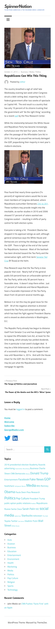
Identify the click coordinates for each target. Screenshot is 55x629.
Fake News (37, 479)
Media (31, 71)
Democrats (20, 473)
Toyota (7, 521)
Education (11, 551)
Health (10, 562)
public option (10, 503)
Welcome (9, 421)
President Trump (37, 498)
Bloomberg (26, 469)
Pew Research (33, 492)
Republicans (41, 503)
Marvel (24, 486)
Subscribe (9, 425)
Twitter (14, 521)
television (37, 515)
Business (24, 71)
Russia (7, 509)
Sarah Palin (28, 509)
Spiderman (17, 516)
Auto (9, 540)
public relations (24, 503)
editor (22, 81)
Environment (13, 559)
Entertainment (11, 479)
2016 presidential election (16, 464)
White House (15, 526)
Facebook (23, 479)
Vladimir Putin (31, 521)
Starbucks (27, 515)
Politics (38, 71)
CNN (13, 473)
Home (7, 418)
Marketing (12, 566)
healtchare (9, 486)
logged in (20, 409)
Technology (12, 589)
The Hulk (45, 516)
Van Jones (21, 521)
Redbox (33, 503)
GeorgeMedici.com (14, 429)
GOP (47, 479)
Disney (28, 474)
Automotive (18, 469)
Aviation (11, 543)
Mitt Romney (42, 486)
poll (16, 116)
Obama (9, 491)
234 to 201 (42, 203)
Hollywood (18, 486)
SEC (37, 509)
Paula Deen (20, 492)
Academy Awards (37, 464)
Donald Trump (39, 473)
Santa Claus (16, 509)
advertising (9, 468)
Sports (10, 586)
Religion (11, 582)
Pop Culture (22, 498)
